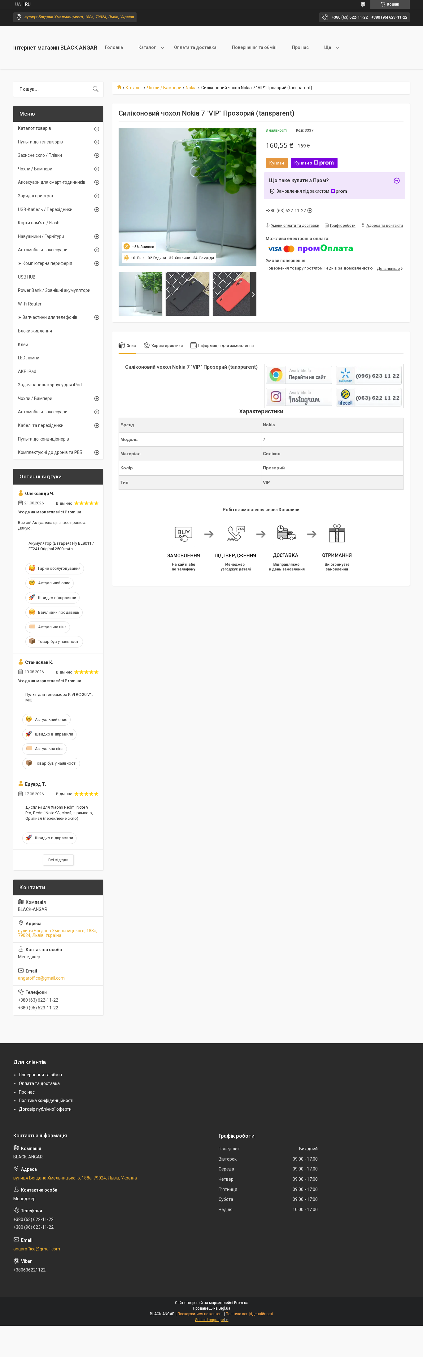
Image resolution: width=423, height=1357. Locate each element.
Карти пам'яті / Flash (38, 222)
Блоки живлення (35, 330)
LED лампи (28, 357)
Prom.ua (241, 1303)
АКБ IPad (27, 371)
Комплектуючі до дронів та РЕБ (50, 452)
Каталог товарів (34, 128)
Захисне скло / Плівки (40, 155)
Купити (276, 162)
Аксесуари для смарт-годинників (51, 182)
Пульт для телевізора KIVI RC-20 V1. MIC (59, 697)
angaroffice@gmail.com (41, 978)
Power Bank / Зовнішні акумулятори (54, 290)
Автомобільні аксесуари (43, 249)
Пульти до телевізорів (40, 141)
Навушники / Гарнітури (41, 236)
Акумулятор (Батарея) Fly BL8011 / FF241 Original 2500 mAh (61, 546)
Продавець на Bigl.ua (211, 1308)
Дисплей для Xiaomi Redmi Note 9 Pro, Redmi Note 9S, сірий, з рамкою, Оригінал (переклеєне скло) (59, 813)
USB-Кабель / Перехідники (45, 209)
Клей (23, 344)
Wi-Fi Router (29, 303)
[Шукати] (95, 89)
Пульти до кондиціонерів (43, 439)
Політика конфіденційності (46, 1100)
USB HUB (27, 276)
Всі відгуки (58, 860)
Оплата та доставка (195, 47)
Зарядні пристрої (35, 195)
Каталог (147, 47)
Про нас (300, 47)
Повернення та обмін (254, 47)
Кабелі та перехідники (40, 425)
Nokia (191, 87)
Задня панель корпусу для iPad (50, 384)
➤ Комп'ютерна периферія (45, 263)
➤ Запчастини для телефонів (47, 317)
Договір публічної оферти (45, 1109)
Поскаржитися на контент (200, 1314)
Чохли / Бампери (164, 87)
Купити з (303, 162)
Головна (114, 47)
